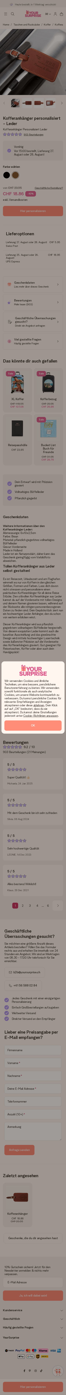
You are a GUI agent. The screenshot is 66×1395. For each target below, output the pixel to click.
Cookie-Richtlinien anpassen (40, 715)
